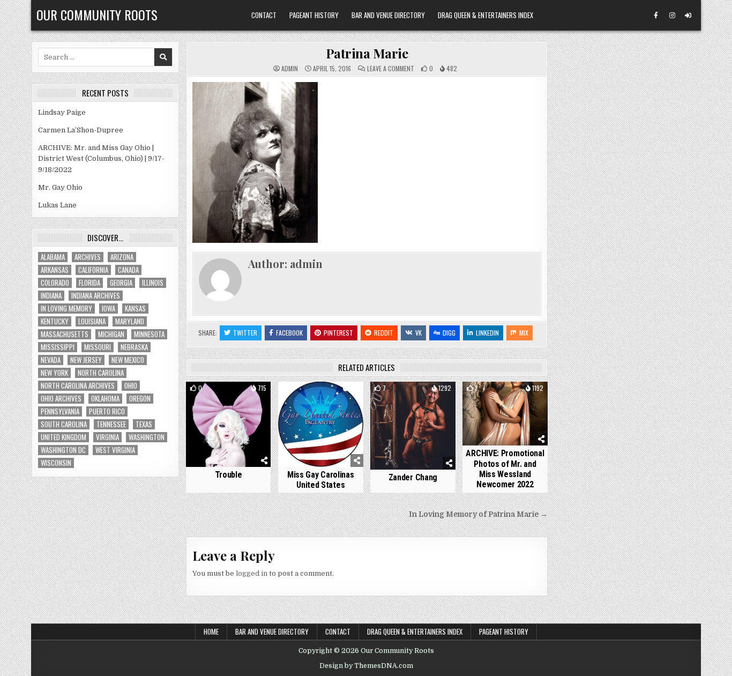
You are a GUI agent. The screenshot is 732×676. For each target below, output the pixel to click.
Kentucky (55, 321)
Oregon (140, 398)
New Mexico (127, 360)
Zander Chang (413, 477)
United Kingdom (63, 437)
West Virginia (115, 450)
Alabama (53, 257)
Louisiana (92, 321)
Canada (128, 270)
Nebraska (134, 347)
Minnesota (149, 334)
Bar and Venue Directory (388, 15)
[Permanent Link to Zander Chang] (412, 425)
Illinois (152, 283)
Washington (147, 437)
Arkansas (55, 270)
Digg (449, 332)
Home (211, 631)
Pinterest (338, 332)
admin (289, 68)
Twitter (245, 332)
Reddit (383, 332)
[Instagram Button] (672, 16)
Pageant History (314, 15)
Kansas (135, 308)
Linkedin (487, 332)
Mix (523, 332)
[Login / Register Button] (688, 16)
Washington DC (63, 450)
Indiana (51, 296)
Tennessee (111, 424)
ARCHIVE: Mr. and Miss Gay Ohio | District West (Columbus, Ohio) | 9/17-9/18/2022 (101, 159)
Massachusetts (64, 334)
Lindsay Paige (62, 112)
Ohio (130, 386)
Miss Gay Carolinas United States (320, 480)
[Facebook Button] (656, 16)
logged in (251, 573)
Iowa (108, 308)
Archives (87, 257)
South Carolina (64, 424)
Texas (144, 424)
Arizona (121, 257)
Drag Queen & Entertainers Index (485, 15)
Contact (264, 15)
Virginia (107, 437)
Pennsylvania (60, 411)
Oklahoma (105, 398)
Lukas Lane (57, 205)
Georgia (121, 283)
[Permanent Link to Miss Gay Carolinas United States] (320, 424)
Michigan (111, 334)
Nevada (51, 360)
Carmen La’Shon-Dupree (80, 130)
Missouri (97, 347)
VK (418, 332)
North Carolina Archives (78, 386)
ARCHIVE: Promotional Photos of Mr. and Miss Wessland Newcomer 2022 (505, 468)
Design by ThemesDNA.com (366, 666)
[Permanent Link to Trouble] (228, 424)
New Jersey (86, 360)
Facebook (289, 332)
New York (54, 373)
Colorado (55, 283)
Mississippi (57, 347)
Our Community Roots (97, 14)
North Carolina (101, 373)
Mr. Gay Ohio (60, 187)
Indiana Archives (95, 296)
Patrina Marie (367, 53)
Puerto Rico (107, 411)
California (93, 270)
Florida (89, 283)
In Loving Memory (66, 308)
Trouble (228, 475)
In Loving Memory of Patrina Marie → (478, 514)
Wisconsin (56, 463)
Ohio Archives (61, 398)
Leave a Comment (390, 68)
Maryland (129, 321)
